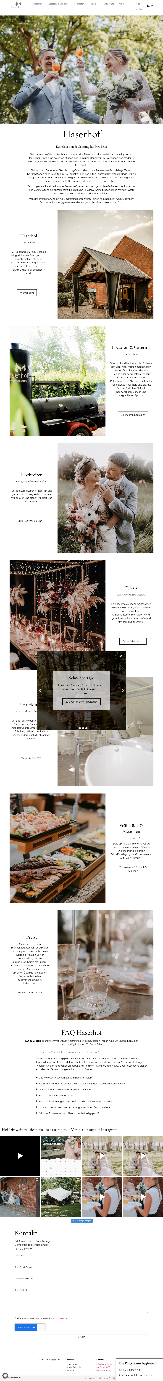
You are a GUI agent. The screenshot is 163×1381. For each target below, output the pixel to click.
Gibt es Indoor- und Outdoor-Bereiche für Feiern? (66, 1089)
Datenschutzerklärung (63, 1318)
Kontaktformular (103, 1370)
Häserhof (37, 4)
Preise (137, 4)
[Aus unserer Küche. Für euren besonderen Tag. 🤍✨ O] (20, 1156)
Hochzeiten (79, 4)
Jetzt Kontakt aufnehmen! (135, 1375)
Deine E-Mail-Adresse (24, 1267)
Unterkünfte (109, 4)
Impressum (89, 1378)
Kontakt (139, 9)
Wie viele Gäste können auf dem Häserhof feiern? (66, 1077)
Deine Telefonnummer (24, 1278)
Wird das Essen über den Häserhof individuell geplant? (69, 1113)
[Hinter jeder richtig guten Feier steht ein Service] (102, 1197)
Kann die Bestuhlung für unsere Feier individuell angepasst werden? (76, 1101)
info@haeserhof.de (104, 1364)
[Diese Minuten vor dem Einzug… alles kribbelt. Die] (20, 1197)
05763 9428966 (103, 1367)
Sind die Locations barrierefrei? (56, 1095)
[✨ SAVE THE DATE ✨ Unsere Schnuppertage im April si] (61, 1156)
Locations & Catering (58, 4)
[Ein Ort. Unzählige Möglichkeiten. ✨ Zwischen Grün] (102, 1156)
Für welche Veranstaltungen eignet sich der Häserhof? (69, 1052)
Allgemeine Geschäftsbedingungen (113, 1378)
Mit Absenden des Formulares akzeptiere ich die (44, 1318)
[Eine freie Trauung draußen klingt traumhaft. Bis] (61, 1197)
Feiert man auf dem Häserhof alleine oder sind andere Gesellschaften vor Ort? (82, 1083)
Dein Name (19, 1255)
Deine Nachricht (21, 1290)
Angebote (123, 4)
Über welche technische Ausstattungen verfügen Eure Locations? (75, 1107)
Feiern (93, 4)
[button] (93, 1052)
